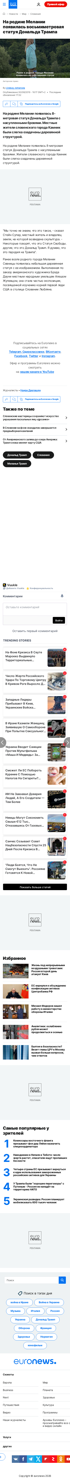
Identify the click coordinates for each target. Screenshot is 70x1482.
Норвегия (46, 1336)
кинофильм (35, 1345)
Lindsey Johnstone (15, 88)
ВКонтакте (53, 351)
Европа (7, 1382)
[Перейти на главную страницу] (13, 4)
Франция (46, 1328)
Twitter (33, 356)
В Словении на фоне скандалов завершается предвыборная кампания (29, 429)
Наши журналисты (14, 1419)
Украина (20, 1319)
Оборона (24, 1328)
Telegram (15, 351)
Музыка (15, 1311)
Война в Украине (49, 1302)
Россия (55, 1311)
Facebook (20, 356)
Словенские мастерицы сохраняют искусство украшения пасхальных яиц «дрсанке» (31, 418)
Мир (24, 14)
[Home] (4, 14)
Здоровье (24, 1336)
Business (8, 1390)
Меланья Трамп (17, 463)
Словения (35, 14)
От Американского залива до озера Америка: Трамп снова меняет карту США (30, 441)
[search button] (62, 1280)
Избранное (14, 958)
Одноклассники (33, 351)
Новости (13, 14)
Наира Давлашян (30, 390)
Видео (6, 1412)
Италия (35, 1311)
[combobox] (35, 1280)
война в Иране (19, 1302)
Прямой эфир (55, 4)
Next (6, 1397)
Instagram (48, 356)
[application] (35, 58)
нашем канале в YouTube (37, 372)
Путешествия (11, 1405)
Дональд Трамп (17, 454)
